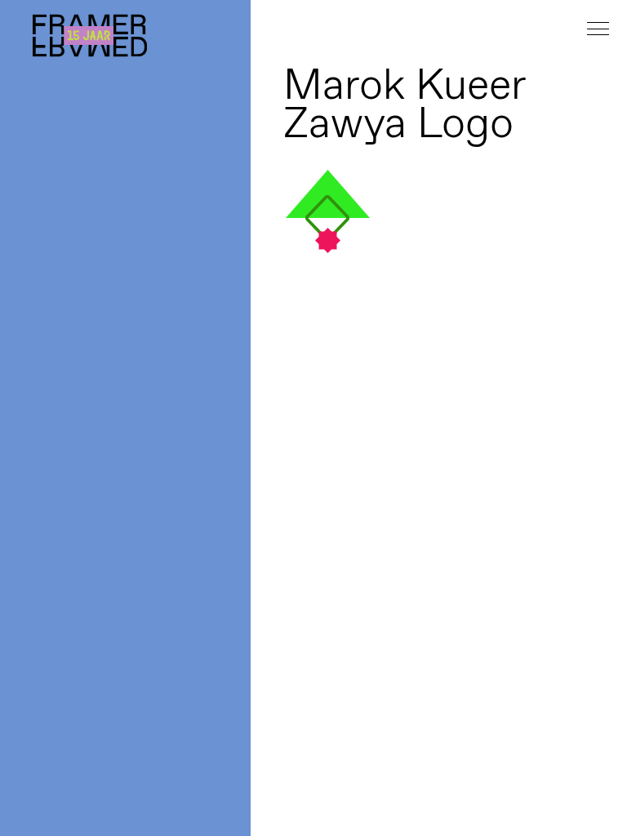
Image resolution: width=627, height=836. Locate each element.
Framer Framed (90, 35)
